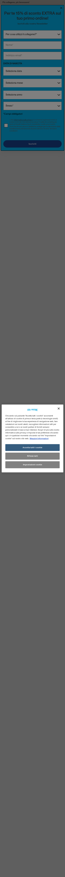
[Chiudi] (58, 408)
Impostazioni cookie (32, 464)
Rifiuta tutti (32, 456)
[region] (33, 438)
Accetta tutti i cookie (32, 447)
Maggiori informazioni (39, 438)
